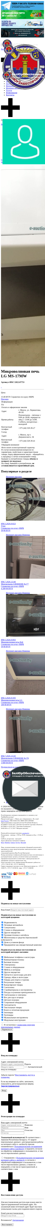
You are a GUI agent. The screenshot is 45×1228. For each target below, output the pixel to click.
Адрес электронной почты (12, 1062)
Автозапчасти (10, 1005)
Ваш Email (5, 910)
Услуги (9, 90)
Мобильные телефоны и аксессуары (19, 957)
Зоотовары (8, 1012)
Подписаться (7, 1030)
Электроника (9, 965)
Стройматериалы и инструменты (18, 990)
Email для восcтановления (12, 1213)
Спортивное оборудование (15, 1002)
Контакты (10, 95)
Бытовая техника (11, 962)
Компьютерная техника (14, 960)
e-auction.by (25, 833)
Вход (4, 1090)
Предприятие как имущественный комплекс (23, 945)
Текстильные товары (13, 1007)
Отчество (29, 1130)
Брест (2, 842)
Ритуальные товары (12, 982)
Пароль (28, 1064)
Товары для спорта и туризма (16, 980)
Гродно (18, 842)
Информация (11, 93)
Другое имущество (12, 932)
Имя (26, 1128)
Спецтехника (9, 927)
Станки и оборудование (14, 930)
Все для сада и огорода (14, 997)
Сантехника (9, 987)
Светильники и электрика (15, 995)
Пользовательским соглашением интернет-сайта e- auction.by (22, 1159)
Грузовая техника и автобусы (16, 935)
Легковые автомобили (13, 925)
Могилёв (23, 842)
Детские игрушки (11, 1000)
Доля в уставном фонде (14, 942)
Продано (4, 399)
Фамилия (28, 1125)
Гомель (13, 842)
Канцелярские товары (13, 985)
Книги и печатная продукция (16, 1010)
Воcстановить (7, 1225)
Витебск (7, 842)
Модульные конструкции (15, 1020)
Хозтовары (8, 1015)
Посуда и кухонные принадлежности (20, 992)
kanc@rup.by (5, 821)
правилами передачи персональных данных (18, 1026)
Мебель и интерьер (12, 970)
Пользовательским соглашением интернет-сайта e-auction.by (21, 1147)
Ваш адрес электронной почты (14, 1123)
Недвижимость (10, 922)
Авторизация (18, 1220)
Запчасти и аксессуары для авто (17, 975)
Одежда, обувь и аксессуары (16, 977)
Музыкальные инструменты (16, 1017)
